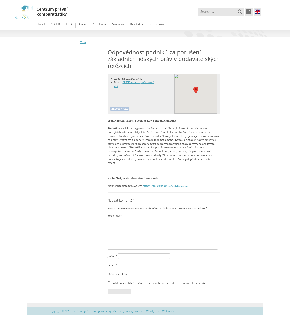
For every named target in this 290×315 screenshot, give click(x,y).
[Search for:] (217, 12)
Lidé (69, 24)
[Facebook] (249, 12)
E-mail (112, 265)
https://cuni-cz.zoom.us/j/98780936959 (165, 186)
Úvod (41, 24)
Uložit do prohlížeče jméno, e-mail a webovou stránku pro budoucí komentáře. (158, 283)
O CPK (55, 24)
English (257, 12)
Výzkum (118, 24)
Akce (82, 24)
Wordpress (152, 311)
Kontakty (137, 24)
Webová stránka (117, 274)
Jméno (112, 256)
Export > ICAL (119, 108)
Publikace (99, 24)
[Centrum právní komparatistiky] (52, 12)
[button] (195, 90)
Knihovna (157, 24)
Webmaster (169, 311)
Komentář (115, 215)
